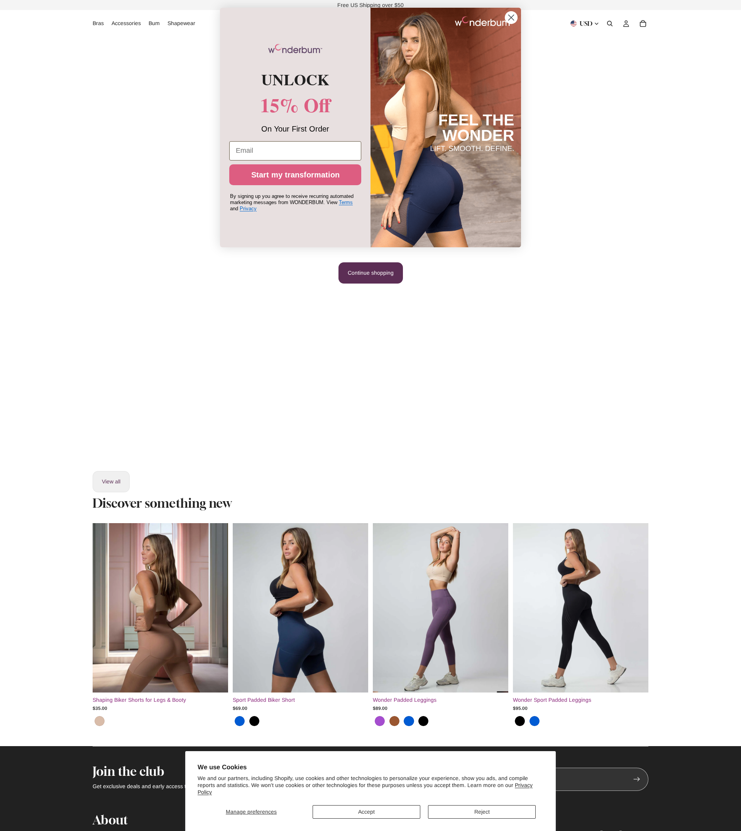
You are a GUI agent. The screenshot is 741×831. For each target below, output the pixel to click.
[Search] (609, 23)
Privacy (248, 208)
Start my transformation (295, 175)
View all (111, 481)
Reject (482, 812)
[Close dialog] (511, 17)
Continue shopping (371, 273)
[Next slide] (216, 607)
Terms (346, 202)
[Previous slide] (104, 607)
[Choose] (216, 680)
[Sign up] (637, 779)
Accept (366, 812)
